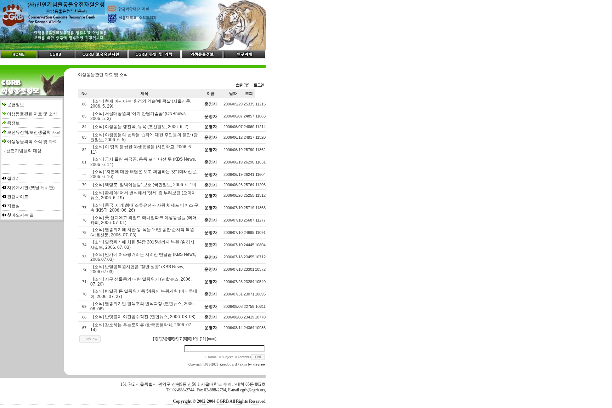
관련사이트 (17, 196)
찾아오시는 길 (20, 215)
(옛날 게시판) (42, 187)
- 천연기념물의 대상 (21, 150)
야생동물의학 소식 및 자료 (32, 141)
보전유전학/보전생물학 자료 (33, 132)
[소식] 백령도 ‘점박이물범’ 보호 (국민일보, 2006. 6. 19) (144, 184)
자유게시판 (17, 187)
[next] (211, 339)
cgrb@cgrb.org (253, 389)
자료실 (13, 205)
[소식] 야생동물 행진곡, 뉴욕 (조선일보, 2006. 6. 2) (140, 126)
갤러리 (13, 178)
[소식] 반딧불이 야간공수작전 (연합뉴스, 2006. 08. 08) (144, 316)
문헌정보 (15, 104)
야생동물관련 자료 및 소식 (32, 113)
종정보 (13, 123)
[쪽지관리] (250, 85)
